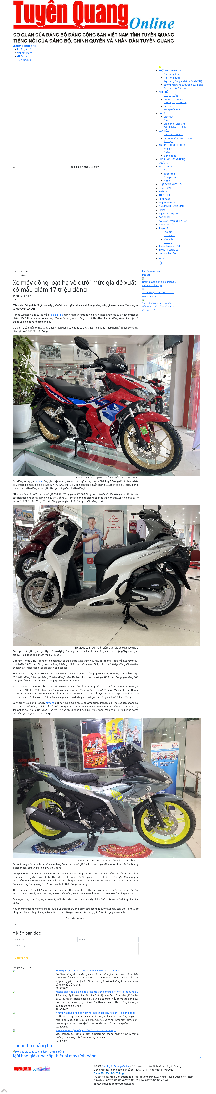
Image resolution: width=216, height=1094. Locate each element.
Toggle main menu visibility (84, 166)
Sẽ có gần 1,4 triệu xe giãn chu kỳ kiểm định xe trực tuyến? (88, 970)
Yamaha (50, 703)
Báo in (24, 56)
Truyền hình (27, 49)
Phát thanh (26, 52)
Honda (38, 481)
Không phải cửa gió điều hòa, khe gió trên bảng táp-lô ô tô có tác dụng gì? (97, 991)
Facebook (22, 271)
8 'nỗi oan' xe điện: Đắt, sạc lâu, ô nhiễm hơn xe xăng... (86, 1030)
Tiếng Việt (30, 45)
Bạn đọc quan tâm (151, 271)
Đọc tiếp (146, 274)
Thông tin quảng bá (32, 1045)
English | (18, 45)
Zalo (23, 274)
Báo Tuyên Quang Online (116, 1066)
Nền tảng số (24, 59)
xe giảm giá (56, 314)
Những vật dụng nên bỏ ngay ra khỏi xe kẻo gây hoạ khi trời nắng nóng (95, 1012)
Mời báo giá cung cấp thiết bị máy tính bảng (55, 1056)
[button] (181, 258)
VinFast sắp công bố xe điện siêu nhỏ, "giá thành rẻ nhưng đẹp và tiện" (158, 306)
